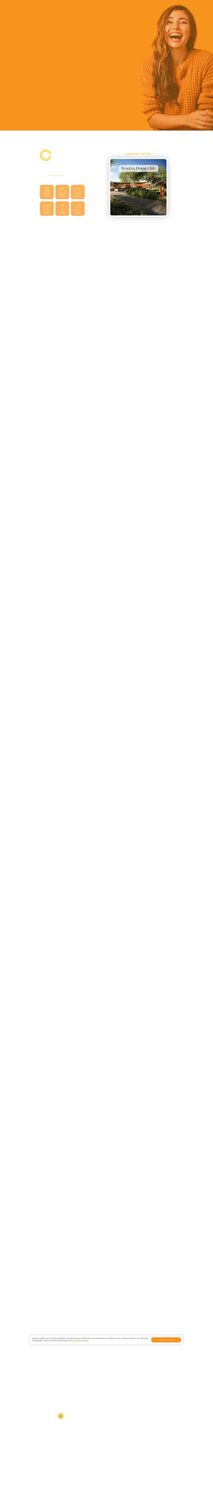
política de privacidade (78, 1340)
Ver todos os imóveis (65, 221)
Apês (47, 196)
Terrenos (78, 196)
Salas (47, 213)
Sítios (77, 213)
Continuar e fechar (166, 1340)
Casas (62, 196)
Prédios (62, 213)
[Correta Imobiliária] (56, 160)
